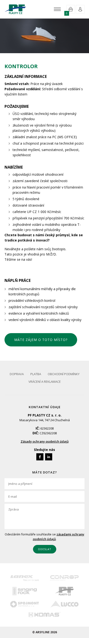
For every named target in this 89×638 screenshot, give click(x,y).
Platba (35, 374)
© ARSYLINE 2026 (44, 632)
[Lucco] (65, 604)
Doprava (17, 374)
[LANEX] (25, 578)
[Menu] (57, 9)
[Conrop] (65, 578)
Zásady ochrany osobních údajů (45, 441)
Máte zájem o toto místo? (40, 339)
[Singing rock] (25, 591)
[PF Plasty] (65, 591)
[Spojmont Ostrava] (25, 604)
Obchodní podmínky (64, 374)
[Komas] (44, 614)
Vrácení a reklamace (44, 381)
